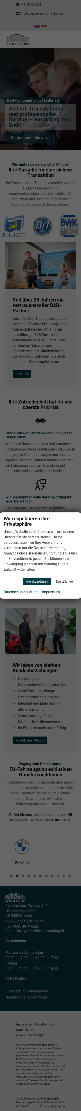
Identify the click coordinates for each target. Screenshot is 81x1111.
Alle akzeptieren (37, 581)
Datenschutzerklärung (21, 592)
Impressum (51, 592)
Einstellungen (65, 581)
